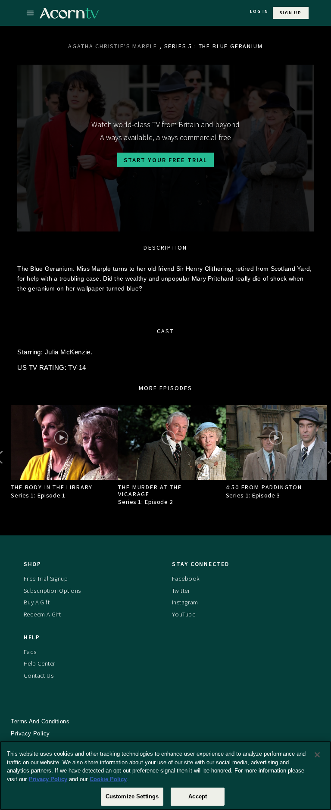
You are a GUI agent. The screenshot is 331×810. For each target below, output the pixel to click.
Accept (197, 796)
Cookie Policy (108, 779)
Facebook (186, 578)
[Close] (317, 754)
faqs (30, 652)
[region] (165, 775)
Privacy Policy (48, 779)
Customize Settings (132, 796)
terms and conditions (40, 721)
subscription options (52, 590)
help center (40, 663)
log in (259, 11)
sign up (291, 13)
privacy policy (30, 733)
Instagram (185, 602)
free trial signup (46, 578)
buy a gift (37, 602)
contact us (38, 675)
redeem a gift (42, 614)
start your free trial (165, 160)
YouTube (183, 614)
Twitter (181, 590)
